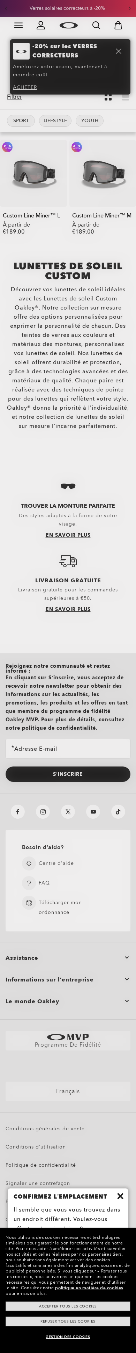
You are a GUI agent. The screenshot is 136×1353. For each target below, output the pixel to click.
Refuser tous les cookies (67, 1321)
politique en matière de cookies (89, 1288)
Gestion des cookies (68, 1336)
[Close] (120, 1196)
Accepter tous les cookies (68, 1306)
